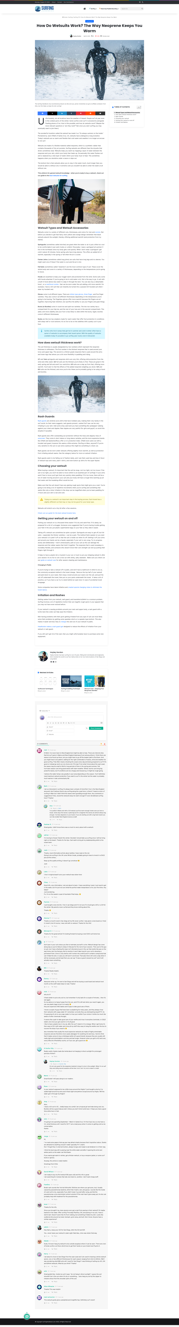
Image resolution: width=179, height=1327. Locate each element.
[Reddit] (90, 113)
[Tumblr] (71, 113)
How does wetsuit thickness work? (126, 114)
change (63, 622)
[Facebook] (42, 113)
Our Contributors (69, 2)
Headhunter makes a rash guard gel (50, 626)
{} (71, 723)
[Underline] (53, 723)
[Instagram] (56, 662)
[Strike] (55, 723)
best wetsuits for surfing (58, 175)
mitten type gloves (76, 294)
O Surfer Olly (62, 1064)
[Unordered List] (61, 723)
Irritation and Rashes (122, 122)
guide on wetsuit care (48, 560)
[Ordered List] (58, 723)
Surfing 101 (77, 17)
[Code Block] (66, 723)
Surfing (92, 8)
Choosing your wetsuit (122, 118)
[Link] (68, 723)
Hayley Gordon (77, 36)
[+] (74, 723)
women (97, 232)
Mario (46, 1076)
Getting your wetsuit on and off (125, 120)
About (53, 2)
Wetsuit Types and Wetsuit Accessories (128, 112)
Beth (59, 808)
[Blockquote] (63, 723)
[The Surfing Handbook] (44, 9)
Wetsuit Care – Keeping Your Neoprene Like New (94, 689)
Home (65, 17)
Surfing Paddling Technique (70, 689)
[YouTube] (53, 662)
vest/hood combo (52, 284)
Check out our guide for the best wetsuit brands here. (57, 513)
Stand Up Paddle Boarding (109, 8)
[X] (52, 113)
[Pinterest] (81, 113)
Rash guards (42, 421)
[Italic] (50, 723)
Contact (59, 2)
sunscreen (41, 438)
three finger (88, 294)
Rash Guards (119, 116)
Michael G (47, 931)
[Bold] (48, 723)
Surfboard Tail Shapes (45, 689)
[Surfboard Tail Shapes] (48, 681)
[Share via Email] (100, 113)
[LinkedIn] (62, 113)
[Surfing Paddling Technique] (71, 681)
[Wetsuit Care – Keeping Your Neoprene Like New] (94, 681)
